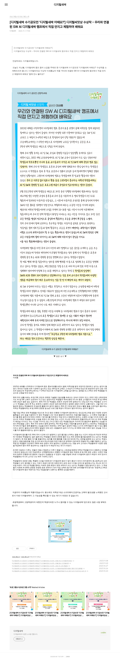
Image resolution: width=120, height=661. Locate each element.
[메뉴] (6, 4)
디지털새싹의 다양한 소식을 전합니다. (26, 634)
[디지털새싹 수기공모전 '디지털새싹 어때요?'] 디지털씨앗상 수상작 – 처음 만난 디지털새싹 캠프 (42, 561)
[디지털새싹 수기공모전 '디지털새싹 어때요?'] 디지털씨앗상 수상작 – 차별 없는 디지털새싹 (40, 563)
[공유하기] (20, 548)
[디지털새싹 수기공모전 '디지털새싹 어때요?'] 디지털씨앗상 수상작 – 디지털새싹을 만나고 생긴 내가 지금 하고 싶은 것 (49, 571)
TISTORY (61, 656)
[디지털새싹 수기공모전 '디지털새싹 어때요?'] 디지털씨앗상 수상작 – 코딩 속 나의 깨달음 (40, 566)
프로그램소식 (16, 557)
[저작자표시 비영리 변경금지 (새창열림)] (39, 549)
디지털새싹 (60, 4)
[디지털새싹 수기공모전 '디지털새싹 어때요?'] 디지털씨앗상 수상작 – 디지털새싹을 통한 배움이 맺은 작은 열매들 (47, 568)
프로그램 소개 (25, 557)
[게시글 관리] (23, 548)
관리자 (68, 656)
